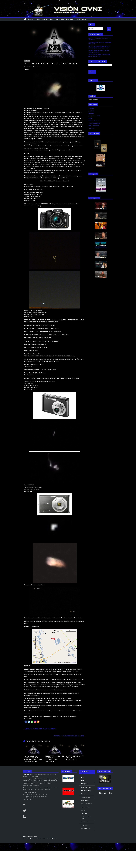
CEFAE (82, 780)
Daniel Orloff (84, 813)
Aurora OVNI (84, 822)
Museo (39, 19)
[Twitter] (29, 722)
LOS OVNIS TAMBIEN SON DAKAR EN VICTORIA (39, 729)
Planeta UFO (84, 825)
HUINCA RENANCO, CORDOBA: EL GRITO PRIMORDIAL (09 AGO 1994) (33, 757)
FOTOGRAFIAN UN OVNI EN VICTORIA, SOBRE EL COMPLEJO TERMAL (54, 757)
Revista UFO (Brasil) (86, 787)
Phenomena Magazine (94, 123)
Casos (51, 19)
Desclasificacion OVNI (94, 116)
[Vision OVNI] (25, 19)
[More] (38, 722)
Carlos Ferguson (85, 800)
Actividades (91, 108)
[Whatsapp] (32, 722)
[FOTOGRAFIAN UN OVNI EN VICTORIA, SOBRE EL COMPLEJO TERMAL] (54, 745)
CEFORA (44, 19)
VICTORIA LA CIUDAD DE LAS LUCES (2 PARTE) (70, 736)
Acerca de (31, 19)
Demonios (83, 810)
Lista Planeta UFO (85, 797)
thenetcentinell (37, 66)
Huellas (90, 118)
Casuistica (27, 60)
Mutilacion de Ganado (94, 121)
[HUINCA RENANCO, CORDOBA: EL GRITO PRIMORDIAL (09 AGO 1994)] (33, 745)
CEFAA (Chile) (84, 784)
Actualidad (91, 111)
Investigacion (70, 19)
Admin (84, 19)
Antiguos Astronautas (86, 803)
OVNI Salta (83, 794)
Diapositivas (60, 19)
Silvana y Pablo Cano (86, 828)
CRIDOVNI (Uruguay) (86, 790)
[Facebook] (25, 722)
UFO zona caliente (85, 807)
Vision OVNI (91, 128)
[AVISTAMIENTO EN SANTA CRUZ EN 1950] (76, 745)
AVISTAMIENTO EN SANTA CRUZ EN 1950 (75, 757)
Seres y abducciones (93, 125)
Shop (78, 19)
